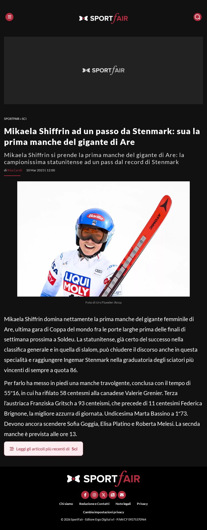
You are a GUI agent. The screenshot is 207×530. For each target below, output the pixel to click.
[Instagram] (94, 495)
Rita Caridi (14, 170)
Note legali (123, 504)
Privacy (142, 504)
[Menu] (9, 17)
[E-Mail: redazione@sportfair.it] (122, 495)
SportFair (11, 118)
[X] (103, 495)
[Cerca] (198, 17)
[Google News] (113, 495)
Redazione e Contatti (94, 504)
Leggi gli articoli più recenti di (46, 448)
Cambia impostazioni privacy (103, 512)
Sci (24, 118)
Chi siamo (66, 504)
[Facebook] (85, 495)
